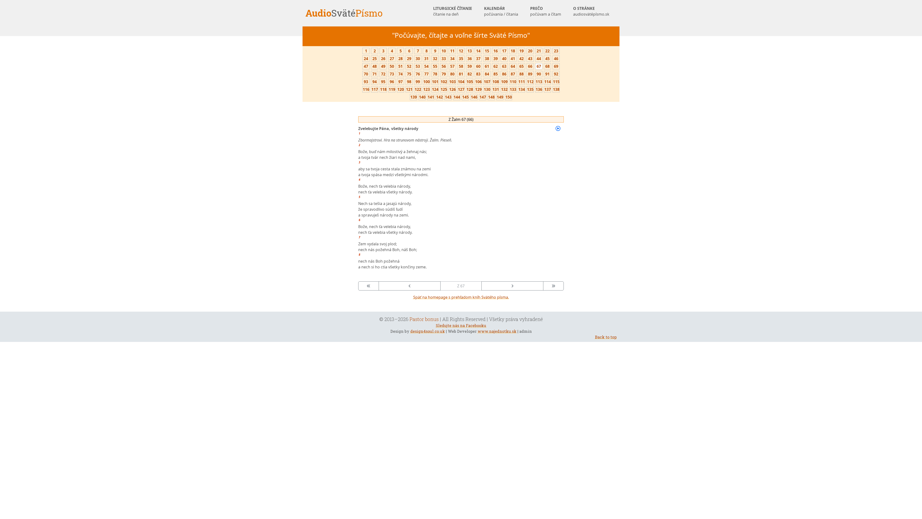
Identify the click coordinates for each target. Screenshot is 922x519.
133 (513, 89)
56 (444, 66)
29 (409, 58)
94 (374, 81)
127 (461, 89)
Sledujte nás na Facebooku (461, 325)
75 (409, 74)
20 (530, 51)
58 (461, 66)
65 (521, 66)
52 (409, 66)
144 (457, 97)
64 (513, 66)
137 (547, 89)
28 (400, 58)
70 (366, 74)
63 (504, 66)
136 (539, 89)
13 (469, 51)
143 (448, 97)
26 (383, 58)
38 (487, 58)
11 (452, 51)
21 (539, 51)
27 (392, 58)
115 (556, 81)
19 (521, 51)
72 (383, 74)
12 (461, 51)
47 (366, 66)
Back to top (606, 337)
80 (452, 74)
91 (547, 74)
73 (392, 74)
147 (482, 97)
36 (469, 58)
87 (513, 74)
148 (491, 97)
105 (470, 81)
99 (418, 81)
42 (521, 58)
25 (374, 58)
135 (530, 89)
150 (508, 97)
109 (504, 81)
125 (444, 89)
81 (461, 74)
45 (547, 58)
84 (487, 74)
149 (500, 97)
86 (504, 74)
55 (435, 66)
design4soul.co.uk (427, 331)
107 (487, 81)
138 (556, 89)
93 (366, 81)
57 (452, 66)
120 (400, 89)
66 (530, 66)
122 (418, 89)
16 (495, 51)
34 (452, 58)
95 (383, 81)
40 (504, 58)
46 (556, 58)
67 (539, 66)
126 (452, 89)
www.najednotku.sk (497, 331)
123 (426, 89)
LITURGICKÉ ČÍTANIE (452, 11)
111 (521, 81)
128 (470, 89)
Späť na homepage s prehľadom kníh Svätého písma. (461, 297)
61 (487, 66)
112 (530, 81)
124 (435, 89)
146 (474, 97)
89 (530, 74)
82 (469, 74)
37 (478, 58)
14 (478, 51)
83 (478, 74)
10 (444, 51)
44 (539, 58)
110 (513, 81)
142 (439, 97)
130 (487, 89)
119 (392, 89)
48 (374, 66)
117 (374, 89)
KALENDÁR (501, 11)
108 (495, 81)
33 (444, 58)
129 (478, 89)
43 (530, 58)
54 (426, 66)
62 (495, 66)
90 (539, 74)
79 (444, 74)
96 (392, 81)
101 (435, 81)
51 (400, 66)
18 (513, 51)
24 (366, 58)
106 (478, 81)
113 (539, 81)
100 (426, 81)
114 (547, 81)
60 (478, 66)
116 (366, 89)
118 (383, 89)
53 (418, 66)
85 (495, 74)
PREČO (545, 11)
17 (504, 51)
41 (513, 58)
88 (521, 74)
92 (556, 74)
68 (547, 66)
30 (418, 58)
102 (444, 81)
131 (495, 89)
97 (400, 81)
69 (556, 66)
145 (465, 97)
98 (409, 81)
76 (418, 74)
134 (521, 89)
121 (409, 89)
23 (556, 51)
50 (392, 66)
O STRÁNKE (591, 11)
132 (504, 89)
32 (435, 58)
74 (400, 74)
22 (547, 51)
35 (461, 58)
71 (374, 74)
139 (413, 97)
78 (435, 74)
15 (487, 51)
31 (426, 58)
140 (422, 97)
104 (461, 81)
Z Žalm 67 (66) (461, 119)
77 (426, 74)
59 (469, 66)
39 (495, 58)
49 (383, 66)
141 (431, 97)
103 (452, 81)
